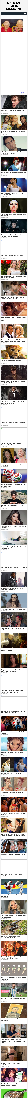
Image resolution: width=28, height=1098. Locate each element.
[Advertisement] (14, 47)
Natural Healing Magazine (14, 6)
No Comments (17, 17)
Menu (3, 13)
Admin (2, 17)
